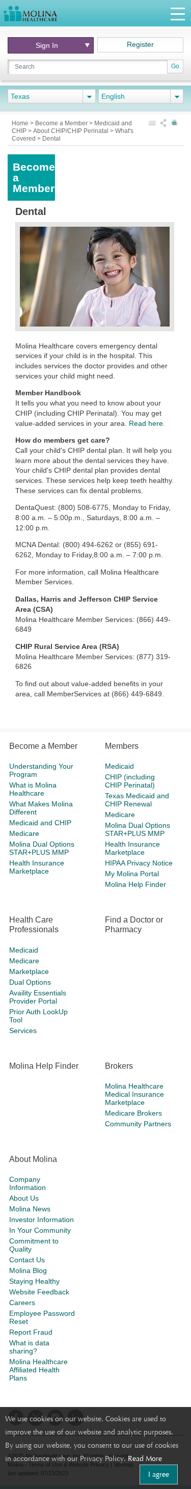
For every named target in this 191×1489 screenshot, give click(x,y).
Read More (145, 1458)
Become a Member (62, 123)
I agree (158, 1474)
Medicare (24, 833)
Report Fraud (30, 1332)
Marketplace (29, 971)
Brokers (119, 1066)
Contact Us (27, 1260)
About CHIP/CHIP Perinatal (71, 130)
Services (23, 1030)
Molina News (29, 1209)
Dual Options (30, 982)
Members (122, 746)
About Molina (33, 1159)
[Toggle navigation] (178, 13)
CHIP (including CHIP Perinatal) (130, 781)
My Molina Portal (132, 874)
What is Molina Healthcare (33, 789)
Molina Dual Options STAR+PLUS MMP (41, 848)
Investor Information (41, 1219)
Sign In (50, 45)
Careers (22, 1302)
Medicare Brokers (133, 1113)
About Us (24, 1198)
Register (140, 44)
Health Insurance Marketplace (36, 867)
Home (21, 123)
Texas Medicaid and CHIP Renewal (137, 800)
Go (175, 66)
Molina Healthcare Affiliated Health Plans (38, 1370)
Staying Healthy (34, 1281)
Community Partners (138, 1124)
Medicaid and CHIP (40, 823)
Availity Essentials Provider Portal (37, 997)
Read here (146, 423)
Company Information (27, 1183)
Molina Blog (28, 1270)
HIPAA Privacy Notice (139, 863)
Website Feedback (39, 1292)
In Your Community (40, 1230)
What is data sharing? (29, 1347)
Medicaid (119, 766)
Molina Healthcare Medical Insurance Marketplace (134, 1094)
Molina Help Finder (135, 884)
